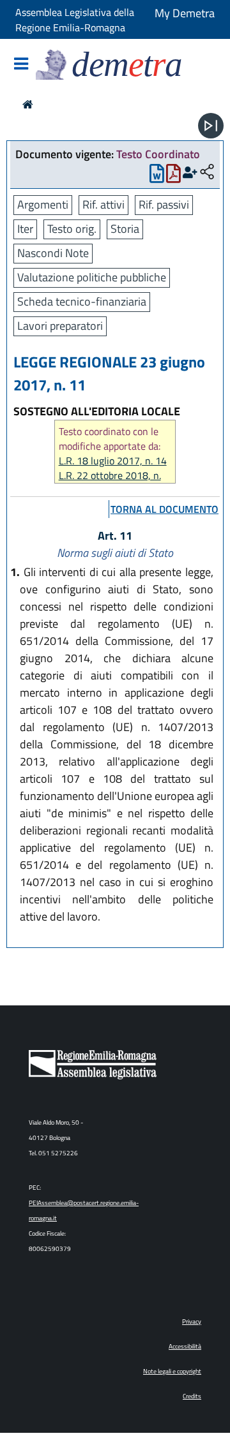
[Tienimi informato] (190, 172)
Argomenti (42, 204)
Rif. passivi (164, 204)
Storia (125, 228)
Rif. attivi (103, 204)
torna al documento (164, 509)
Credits (192, 1396)
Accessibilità (185, 1346)
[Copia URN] (207, 172)
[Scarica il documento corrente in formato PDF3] (173, 176)
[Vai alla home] (27, 104)
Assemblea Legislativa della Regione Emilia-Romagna (74, 19)
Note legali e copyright (172, 1371)
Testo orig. (71, 228)
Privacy (191, 1321)
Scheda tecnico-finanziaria (81, 301)
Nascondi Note (53, 253)
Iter (25, 228)
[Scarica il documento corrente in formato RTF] (157, 176)
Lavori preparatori (60, 325)
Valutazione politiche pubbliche (91, 277)
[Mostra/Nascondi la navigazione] (21, 65)
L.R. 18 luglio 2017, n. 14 (113, 461)
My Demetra (185, 13)
